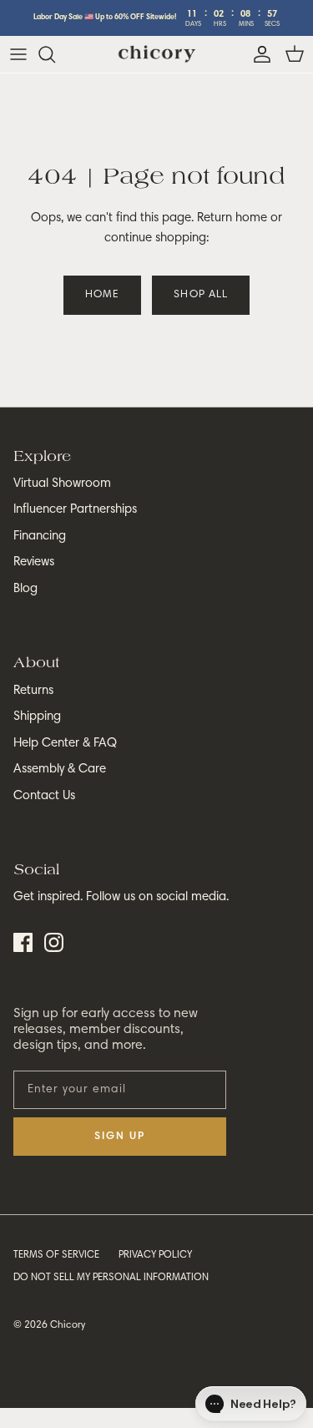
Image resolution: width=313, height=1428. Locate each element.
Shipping (37, 717)
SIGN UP (119, 1137)
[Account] (258, 54)
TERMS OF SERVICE (56, 1255)
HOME (102, 295)
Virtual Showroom (62, 484)
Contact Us (44, 796)
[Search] (55, 54)
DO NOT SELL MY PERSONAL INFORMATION (111, 1278)
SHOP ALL (200, 295)
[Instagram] (53, 942)
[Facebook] (23, 942)
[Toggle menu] (18, 54)
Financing (39, 536)
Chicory (67, 1325)
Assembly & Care (59, 769)
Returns (33, 691)
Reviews (33, 562)
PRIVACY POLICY (155, 1255)
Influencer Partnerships (75, 510)
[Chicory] (156, 54)
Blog (25, 589)
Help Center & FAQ (65, 743)
